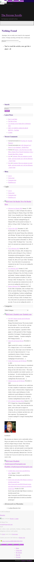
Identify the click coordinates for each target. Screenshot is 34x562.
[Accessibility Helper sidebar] (2, 2)
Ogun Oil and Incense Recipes (16, 341)
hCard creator (15, 534)
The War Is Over (12, 121)
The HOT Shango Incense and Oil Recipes (19, 318)
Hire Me (18, 555)
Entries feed (11, 178)
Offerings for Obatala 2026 (15, 208)
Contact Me (19, 550)
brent (9, 163)
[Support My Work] (21, 1)
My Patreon (19, 552)
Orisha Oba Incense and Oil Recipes (17, 361)
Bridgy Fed (22, 537)
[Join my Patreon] (9, 1)
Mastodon (2, 515)
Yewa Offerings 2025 (13, 248)
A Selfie (10, 132)
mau (9, 156)
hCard (3, 534)
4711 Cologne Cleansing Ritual (16, 401)
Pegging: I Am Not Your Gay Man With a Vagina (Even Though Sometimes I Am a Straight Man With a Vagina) (20, 152)
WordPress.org (12, 182)
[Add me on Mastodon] (3, 544)
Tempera (23, 560)
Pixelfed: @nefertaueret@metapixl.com (18, 467)
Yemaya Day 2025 (13, 228)
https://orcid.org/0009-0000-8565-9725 (12, 541)
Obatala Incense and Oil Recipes (16, 381)
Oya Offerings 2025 (13, 268)
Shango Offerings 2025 (14, 286)
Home (17, 548)
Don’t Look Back (12, 119)
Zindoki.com (27, 314)
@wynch (18, 557)
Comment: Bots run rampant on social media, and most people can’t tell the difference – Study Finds (20, 159)
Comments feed (12, 180)
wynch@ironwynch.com (6, 524)
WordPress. (29, 560)
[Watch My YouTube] (15, 1)
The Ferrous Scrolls (11, 15)
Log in (10, 176)
